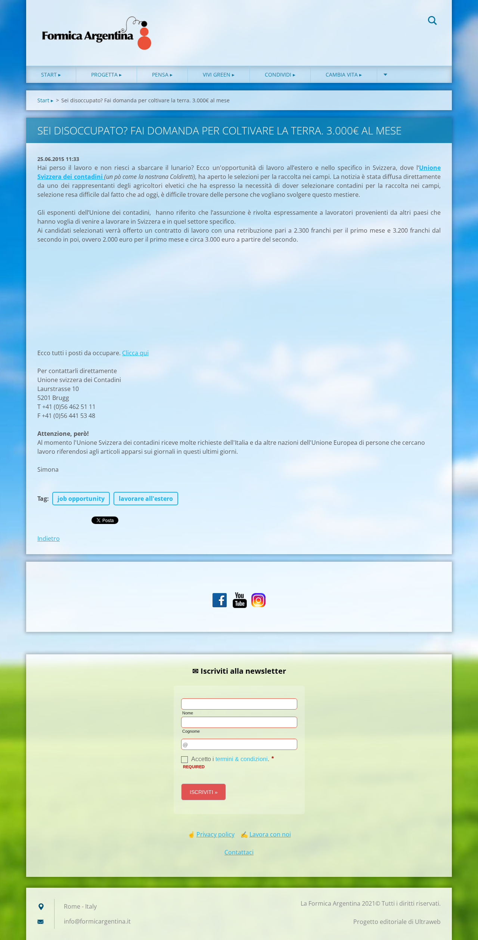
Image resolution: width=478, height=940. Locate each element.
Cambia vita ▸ (344, 74)
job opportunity (81, 498)
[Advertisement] (93, 299)
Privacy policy (215, 834)
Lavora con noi (270, 834)
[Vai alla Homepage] (97, 25)
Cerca (432, 21)
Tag (42, 498)
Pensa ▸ (162, 74)
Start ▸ (51, 74)
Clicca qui (135, 353)
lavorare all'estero (146, 498)
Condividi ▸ (280, 74)
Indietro (48, 538)
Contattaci (239, 852)
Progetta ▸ (106, 74)
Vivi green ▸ (219, 74)
